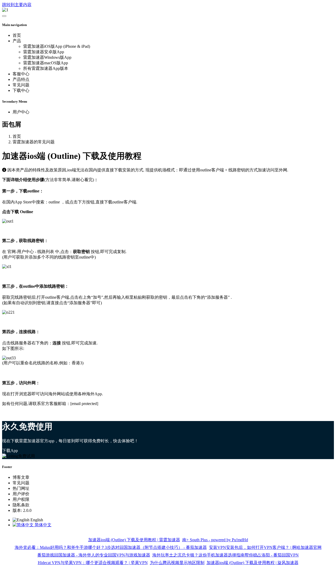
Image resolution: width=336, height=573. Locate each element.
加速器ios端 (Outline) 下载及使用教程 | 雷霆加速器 (134, 540)
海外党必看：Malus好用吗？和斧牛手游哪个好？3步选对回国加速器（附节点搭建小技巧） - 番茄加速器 (111, 547)
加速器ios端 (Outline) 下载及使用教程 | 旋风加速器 (252, 562)
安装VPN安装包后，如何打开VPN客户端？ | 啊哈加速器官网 (265, 547)
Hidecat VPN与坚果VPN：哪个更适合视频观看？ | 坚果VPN (93, 562)
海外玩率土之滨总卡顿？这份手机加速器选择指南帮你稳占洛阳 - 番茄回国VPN (225, 555)
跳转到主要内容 (17, 4)
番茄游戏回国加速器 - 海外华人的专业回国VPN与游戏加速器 (93, 555)
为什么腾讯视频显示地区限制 (177, 562)
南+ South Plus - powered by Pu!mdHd (215, 540)
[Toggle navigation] (4, 16)
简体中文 (42, 525)
